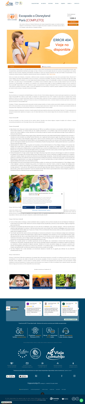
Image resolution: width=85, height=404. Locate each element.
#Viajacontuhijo (42, 400)
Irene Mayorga (28, 303)
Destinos (50, 3)
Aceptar (24, 207)
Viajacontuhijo (35, 3)
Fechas (56, 3)
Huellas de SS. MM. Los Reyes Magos (42, 288)
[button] (62, 193)
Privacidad (58, 389)
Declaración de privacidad (42, 210)
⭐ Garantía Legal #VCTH (23, 389)
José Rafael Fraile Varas (48, 303)
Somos (69, 3)
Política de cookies (35, 210)
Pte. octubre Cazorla (61, 288)
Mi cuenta (43, 3)
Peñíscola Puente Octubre (16, 288)
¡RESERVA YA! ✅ (73, 24)
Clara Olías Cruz (64, 303)
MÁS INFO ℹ (73, 21)
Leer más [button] (41, 314)
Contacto (76, 3)
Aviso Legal (64, 389)
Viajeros (63, 3)
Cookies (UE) (52, 389)
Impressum (48, 210)
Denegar (38, 207)
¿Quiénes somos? (68, 370)
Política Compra (45, 389)
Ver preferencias (52, 207)
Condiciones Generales (35, 389)
